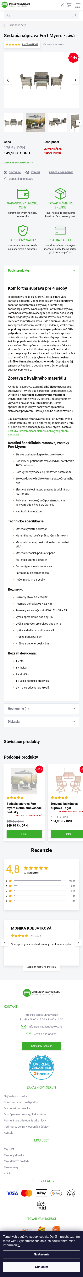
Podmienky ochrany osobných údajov (26, 1126)
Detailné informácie (16, 162)
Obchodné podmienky (17, 1108)
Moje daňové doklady (16, 1161)
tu (19, 1245)
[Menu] (78, 5)
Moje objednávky (14, 1155)
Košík (7, 1173)
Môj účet (9, 1149)
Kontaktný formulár (41, 1046)
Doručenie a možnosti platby (21, 1102)
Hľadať (74, 15)
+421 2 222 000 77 (45, 1034)
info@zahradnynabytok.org (45, 1026)
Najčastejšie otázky (15, 1096)
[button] (78, 942)
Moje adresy (11, 1167)
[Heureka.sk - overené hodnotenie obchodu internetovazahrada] (41, 1067)
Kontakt (9, 1132)
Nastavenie (41, 1254)
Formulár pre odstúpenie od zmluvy (25, 1120)
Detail (24, 834)
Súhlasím (41, 1267)
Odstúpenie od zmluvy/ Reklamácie (25, 1114)
